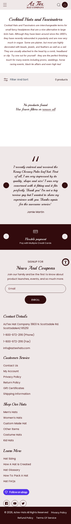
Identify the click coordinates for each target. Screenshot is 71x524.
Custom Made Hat (15, 423)
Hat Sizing (9, 459)
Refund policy (25, 518)
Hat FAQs (9, 481)
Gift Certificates (13, 388)
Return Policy (11, 382)
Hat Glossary (11, 470)
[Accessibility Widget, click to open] (65, 262)
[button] (58, 4)
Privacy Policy (12, 377)
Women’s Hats (12, 418)
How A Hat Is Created (17, 464)
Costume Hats (12, 435)
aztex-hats (20, 512)
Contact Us (10, 365)
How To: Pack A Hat (15, 475)
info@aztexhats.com (16, 348)
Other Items (11, 429)
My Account (11, 371)
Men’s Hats (10, 412)
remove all (48, 109)
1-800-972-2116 (13, 335)
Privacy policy (59, 512)
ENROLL (35, 299)
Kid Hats (8, 440)
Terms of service (46, 518)
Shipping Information (16, 394)
